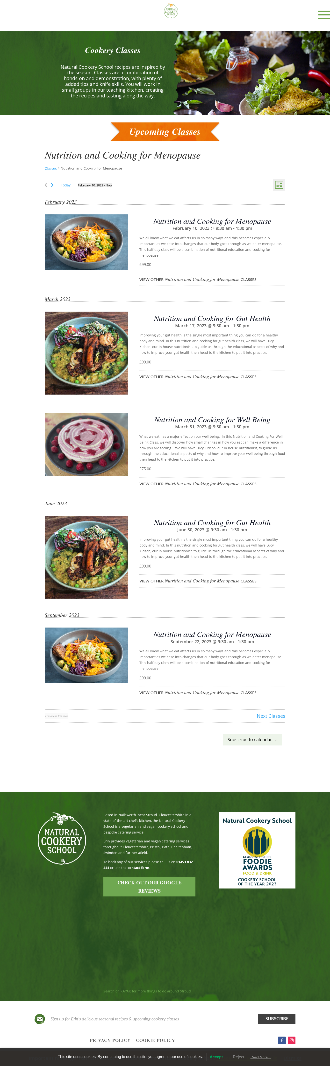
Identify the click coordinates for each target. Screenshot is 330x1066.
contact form (138, 867)
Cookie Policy (155, 1041)
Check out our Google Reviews (149, 886)
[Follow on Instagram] (291, 1040)
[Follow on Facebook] (282, 1040)
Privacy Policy (110, 1041)
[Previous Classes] (46, 185)
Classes (51, 168)
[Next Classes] (52, 185)
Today (66, 185)
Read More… (261, 1057)
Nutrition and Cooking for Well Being (212, 419)
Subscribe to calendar (250, 739)
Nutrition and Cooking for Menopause (212, 221)
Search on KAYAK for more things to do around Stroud (147, 991)
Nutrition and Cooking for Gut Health (212, 318)
